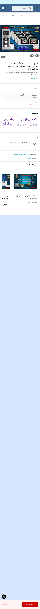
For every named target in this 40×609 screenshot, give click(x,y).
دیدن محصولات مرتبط (30, 605)
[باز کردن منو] (36, 8)
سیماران (32, 78)
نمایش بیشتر (36, 105)
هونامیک (35, 15)
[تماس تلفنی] (4, 596)
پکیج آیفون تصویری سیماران (21, 154)
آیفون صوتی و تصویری (9, 15)
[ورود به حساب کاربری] (8, 8)
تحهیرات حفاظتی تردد (24, 15)
